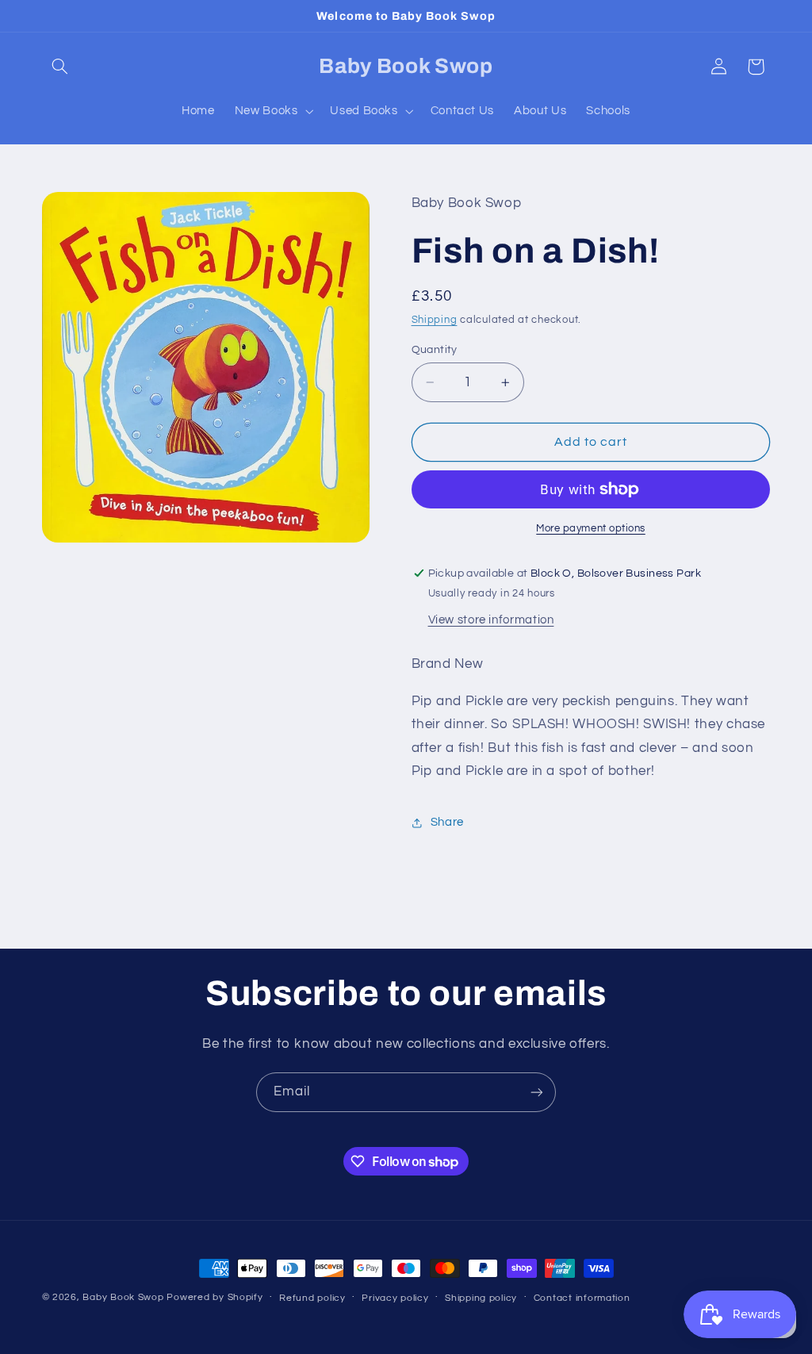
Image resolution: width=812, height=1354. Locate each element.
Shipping (435, 320)
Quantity (435, 349)
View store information (491, 620)
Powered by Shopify (214, 1297)
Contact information (582, 1298)
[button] (60, 66)
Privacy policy (395, 1298)
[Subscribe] (537, 1091)
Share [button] (447, 822)
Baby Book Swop (122, 1297)
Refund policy (312, 1298)
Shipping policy (481, 1298)
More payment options (590, 529)
